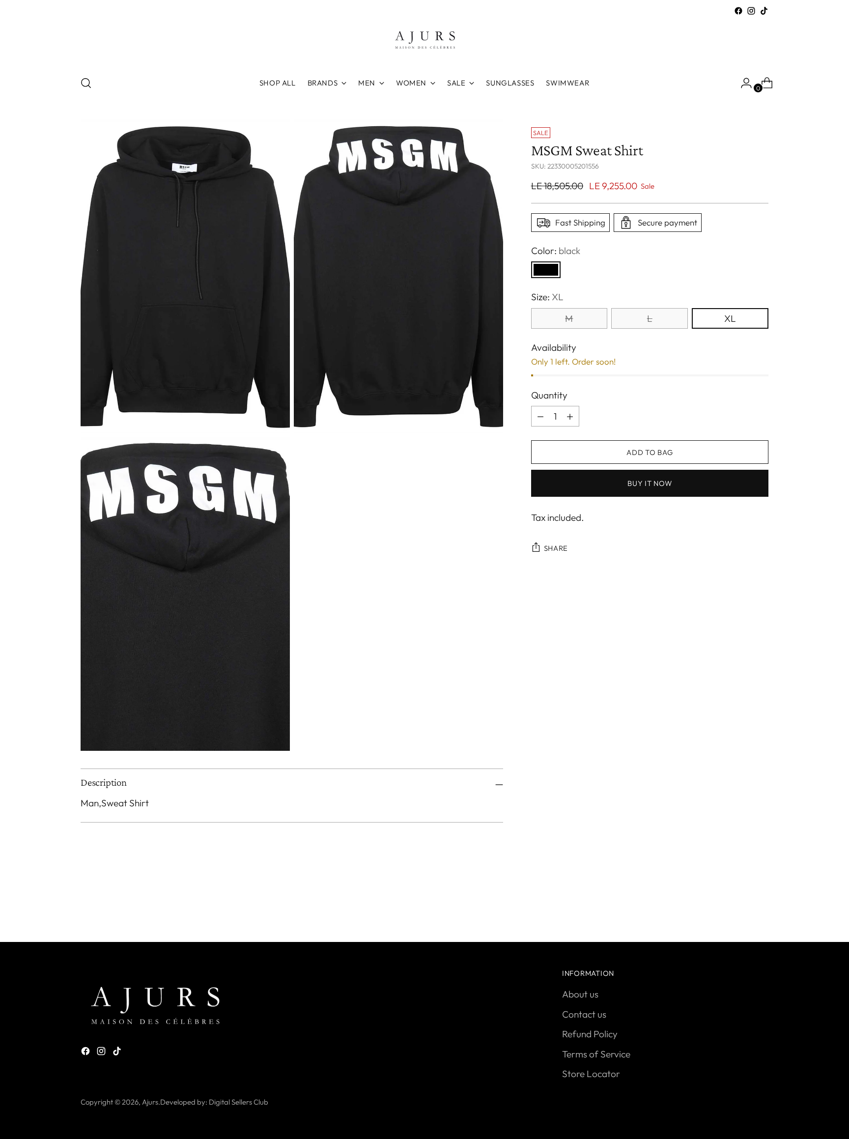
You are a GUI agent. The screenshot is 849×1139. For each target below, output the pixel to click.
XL (730, 318)
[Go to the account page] (742, 83)
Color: (555, 250)
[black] (546, 269)
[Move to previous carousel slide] (737, 908)
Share (556, 548)
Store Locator (591, 1074)
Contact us (584, 1014)
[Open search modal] (86, 83)
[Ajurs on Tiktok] (764, 10)
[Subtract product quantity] (570, 416)
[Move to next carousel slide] (760, 908)
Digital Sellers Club (238, 1102)
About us (580, 994)
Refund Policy (590, 1034)
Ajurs (150, 1102)
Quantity (549, 395)
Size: (547, 297)
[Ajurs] (424, 42)
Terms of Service (596, 1054)
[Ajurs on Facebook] (738, 10)
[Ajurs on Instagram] (751, 10)
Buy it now (649, 483)
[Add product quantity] (540, 416)
